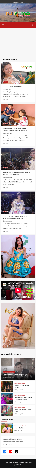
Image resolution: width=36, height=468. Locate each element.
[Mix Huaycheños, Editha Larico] (7, 410)
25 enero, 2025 (19, 414)
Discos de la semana (8, 372)
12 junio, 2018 (7, 89)
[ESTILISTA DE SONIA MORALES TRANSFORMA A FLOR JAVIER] (18, 115)
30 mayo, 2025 (19, 402)
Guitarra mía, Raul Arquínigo (15, 375)
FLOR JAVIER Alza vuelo (12, 87)
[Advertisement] (18, 41)
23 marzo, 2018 (8, 133)
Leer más (5, 99)
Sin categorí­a (17, 425)
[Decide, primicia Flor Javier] (7, 386)
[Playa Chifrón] (7, 428)
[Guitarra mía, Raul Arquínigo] (18, 369)
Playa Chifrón (19, 428)
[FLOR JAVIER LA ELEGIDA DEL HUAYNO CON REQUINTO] (18, 203)
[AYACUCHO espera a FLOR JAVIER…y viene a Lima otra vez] (18, 159)
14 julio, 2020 (19, 430)
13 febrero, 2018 (8, 221)
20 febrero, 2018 (8, 177)
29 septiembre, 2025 (9, 377)
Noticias (5, 81)
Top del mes (25, 425)
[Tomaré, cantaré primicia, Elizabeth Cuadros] (7, 398)
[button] (3, 24)
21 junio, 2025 (19, 390)
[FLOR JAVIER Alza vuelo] (18, 73)
